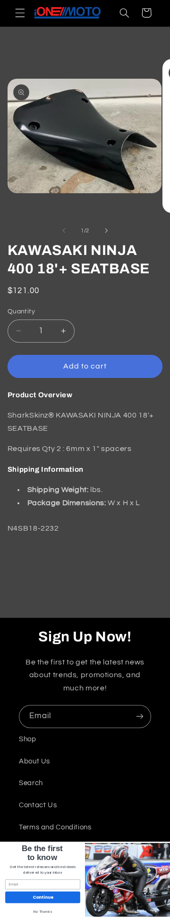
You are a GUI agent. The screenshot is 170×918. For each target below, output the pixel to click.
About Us (34, 761)
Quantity (21, 311)
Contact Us (38, 805)
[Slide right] (106, 231)
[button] (20, 13)
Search (31, 783)
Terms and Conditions (55, 827)
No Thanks (43, 911)
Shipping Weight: (58, 489)
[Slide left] (63, 231)
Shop (27, 739)
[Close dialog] (166, 846)
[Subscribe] (140, 716)
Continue (43, 897)
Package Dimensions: (66, 503)
